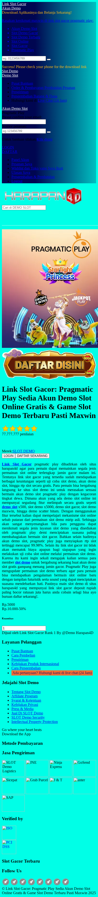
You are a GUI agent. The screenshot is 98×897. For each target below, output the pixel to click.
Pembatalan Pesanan (59, 88)
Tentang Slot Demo (26, 692)
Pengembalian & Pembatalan (33, 177)
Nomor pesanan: (14, 126)
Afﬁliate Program (24, 696)
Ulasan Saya (20, 172)
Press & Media (22, 709)
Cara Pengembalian (26, 668)
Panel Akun (20, 160)
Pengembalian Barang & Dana (34, 96)
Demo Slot (10, 75)
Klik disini (44, 139)
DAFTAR (9, 152)
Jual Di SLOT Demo (27, 713)
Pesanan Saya (21, 164)
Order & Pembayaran (27, 88)
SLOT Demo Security (28, 717)
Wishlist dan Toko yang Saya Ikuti (37, 168)
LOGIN (8, 147)
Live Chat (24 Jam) (52, 100)
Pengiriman (20, 92)
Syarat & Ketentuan (26, 700)
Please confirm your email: (22, 117)
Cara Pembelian (23, 655)
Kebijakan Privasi (24, 705)
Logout (16, 181)
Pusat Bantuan (22, 83)
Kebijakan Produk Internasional (35, 664)
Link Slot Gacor (14, 4)
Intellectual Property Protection (34, 722)
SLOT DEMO (24, 451)
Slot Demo (10, 71)
